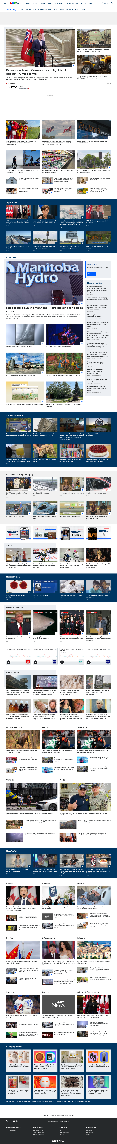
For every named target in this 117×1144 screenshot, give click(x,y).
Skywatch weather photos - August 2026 (19, 346)
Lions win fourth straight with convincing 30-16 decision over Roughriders (57, 751)
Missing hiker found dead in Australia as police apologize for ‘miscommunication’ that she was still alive (71, 717)
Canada (42, 3)
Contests (55, 9)
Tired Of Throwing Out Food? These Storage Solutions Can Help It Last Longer (44, 1066)
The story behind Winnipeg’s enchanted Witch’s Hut (63, 375)
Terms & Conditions (38, 1132)
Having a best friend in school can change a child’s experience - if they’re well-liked (100, 969)
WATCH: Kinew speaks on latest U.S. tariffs (97, 222)
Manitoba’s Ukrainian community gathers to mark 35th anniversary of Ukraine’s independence (21, 143)
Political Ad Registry (38, 1134)
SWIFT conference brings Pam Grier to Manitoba (16, 494)
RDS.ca (88, 1134)
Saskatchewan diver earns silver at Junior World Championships (64, 768)
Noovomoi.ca (90, 1132)
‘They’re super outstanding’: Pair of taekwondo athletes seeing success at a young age (64, 179)
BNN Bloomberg (64, 1132)
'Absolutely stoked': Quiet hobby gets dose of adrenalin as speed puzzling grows (28, 190)
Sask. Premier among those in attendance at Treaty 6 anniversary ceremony (98, 638)
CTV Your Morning (71, 3)
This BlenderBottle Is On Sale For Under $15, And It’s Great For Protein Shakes (98, 1092)
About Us (45, 1115)
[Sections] (5, 3)
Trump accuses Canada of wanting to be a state (18, 637)
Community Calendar (72, 9)
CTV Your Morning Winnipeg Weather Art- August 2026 (24, 404)
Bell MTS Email (92, 264)
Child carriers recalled (40, 595)
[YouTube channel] (14, 1121)
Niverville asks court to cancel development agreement (70, 247)
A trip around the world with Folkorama (59, 346)
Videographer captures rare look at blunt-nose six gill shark (45, 637)
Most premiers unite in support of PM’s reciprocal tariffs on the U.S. (44, 222)
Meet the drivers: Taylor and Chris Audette (44, 517)
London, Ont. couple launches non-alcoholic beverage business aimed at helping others (72, 871)
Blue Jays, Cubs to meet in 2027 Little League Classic (21, 1016)
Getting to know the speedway (70, 516)
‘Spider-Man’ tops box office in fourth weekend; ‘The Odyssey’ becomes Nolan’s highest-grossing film (58, 963)
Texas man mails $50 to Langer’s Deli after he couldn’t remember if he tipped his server (17, 692)
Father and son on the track (15, 516)
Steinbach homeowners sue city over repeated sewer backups (44, 435)
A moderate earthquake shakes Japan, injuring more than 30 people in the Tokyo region (99, 1033)
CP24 (61, 1130)
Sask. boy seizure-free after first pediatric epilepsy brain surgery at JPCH (91, 908)
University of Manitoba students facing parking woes (44, 247)
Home (28, 3)
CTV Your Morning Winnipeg (42, 9)
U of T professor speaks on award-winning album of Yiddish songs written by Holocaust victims (45, 692)
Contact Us (53, 1115)
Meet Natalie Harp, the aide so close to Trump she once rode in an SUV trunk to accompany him (98, 716)
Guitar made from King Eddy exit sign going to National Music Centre (45, 870)
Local (35, 3)
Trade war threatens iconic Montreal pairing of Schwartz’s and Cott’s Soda (98, 871)
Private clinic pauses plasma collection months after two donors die (18, 461)
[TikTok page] (11, 1121)
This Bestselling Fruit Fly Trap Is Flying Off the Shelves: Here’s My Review (18, 1092)
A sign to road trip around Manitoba (95, 435)
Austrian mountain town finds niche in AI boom (27, 979)
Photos (62, 9)
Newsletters (60, 1115)
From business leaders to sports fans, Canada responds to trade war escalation (93, 50)
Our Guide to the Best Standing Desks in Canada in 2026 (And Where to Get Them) (71, 1066)
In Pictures (58, 3)
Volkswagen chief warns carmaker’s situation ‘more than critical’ (64, 925)
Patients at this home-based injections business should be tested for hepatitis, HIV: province (100, 915)
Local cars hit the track (41, 493)
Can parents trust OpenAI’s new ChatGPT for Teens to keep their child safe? (28, 970)
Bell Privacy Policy (38, 1130)
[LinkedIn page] (17, 1121)
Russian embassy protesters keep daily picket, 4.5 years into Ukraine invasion (29, 814)
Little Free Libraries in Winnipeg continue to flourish (70, 460)
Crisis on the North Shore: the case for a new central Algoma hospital (28, 769)
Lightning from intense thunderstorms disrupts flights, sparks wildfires (99, 1023)
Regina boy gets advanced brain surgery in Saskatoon (17, 870)
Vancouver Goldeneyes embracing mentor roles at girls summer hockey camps (71, 565)
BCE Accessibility (11, 1130)
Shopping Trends (86, 3)
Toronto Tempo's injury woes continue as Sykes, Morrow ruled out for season (28, 1024)
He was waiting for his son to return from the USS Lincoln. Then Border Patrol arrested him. (83, 814)
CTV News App (69, 1115)
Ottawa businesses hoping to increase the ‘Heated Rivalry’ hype (71, 637)
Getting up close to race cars (96, 493)
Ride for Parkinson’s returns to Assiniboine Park (96, 517)
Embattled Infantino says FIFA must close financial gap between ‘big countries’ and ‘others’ (29, 1034)
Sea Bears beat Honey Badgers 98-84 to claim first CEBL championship (98, 565)
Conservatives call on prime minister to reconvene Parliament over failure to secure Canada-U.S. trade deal (21, 908)
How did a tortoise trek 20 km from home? (44, 460)
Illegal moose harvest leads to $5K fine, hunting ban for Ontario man (22, 751)
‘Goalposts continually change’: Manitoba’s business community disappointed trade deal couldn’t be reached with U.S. (57, 143)
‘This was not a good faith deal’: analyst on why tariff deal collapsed (18, 222)
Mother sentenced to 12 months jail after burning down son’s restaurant (98, 692)
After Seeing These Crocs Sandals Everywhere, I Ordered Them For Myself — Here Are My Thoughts (71, 1092)
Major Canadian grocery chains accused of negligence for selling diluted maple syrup (17, 716)
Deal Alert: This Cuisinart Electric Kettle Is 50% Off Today (18, 1066)
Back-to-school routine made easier (72, 493)
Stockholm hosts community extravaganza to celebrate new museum (63, 759)
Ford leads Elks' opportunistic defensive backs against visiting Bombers (63, 190)
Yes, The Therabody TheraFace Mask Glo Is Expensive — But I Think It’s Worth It (45, 1092)
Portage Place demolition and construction (20, 375)
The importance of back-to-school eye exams (97, 596)
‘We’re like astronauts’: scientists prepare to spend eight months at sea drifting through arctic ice (71, 222)
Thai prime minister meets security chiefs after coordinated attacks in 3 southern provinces (92, 834)
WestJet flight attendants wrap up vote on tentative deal (56, 908)
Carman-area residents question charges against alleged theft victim (18, 435)
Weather (28, 9)
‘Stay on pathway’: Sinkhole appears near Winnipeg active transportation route (99, 190)
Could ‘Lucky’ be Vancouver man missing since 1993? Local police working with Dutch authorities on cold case (44, 717)
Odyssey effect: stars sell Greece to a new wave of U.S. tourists (93, 962)
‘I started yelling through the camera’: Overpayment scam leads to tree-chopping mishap (40, 821)
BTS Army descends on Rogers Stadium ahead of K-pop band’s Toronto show (63, 972)
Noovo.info (89, 1130)
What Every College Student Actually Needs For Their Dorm (98, 1066)
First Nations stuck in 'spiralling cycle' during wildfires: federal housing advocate (92, 1016)
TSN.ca (62, 1134)
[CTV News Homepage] (16, 3)
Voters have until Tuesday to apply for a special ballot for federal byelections (29, 927)
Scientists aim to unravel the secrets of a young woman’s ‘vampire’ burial (69, 692)
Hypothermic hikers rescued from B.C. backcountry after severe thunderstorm (39, 834)
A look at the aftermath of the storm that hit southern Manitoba (64, 405)
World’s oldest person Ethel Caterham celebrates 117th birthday (100, 978)
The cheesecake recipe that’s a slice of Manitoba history (97, 460)
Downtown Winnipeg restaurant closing (97, 247)
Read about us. (85, 1101)
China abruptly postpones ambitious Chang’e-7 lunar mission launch (22, 962)
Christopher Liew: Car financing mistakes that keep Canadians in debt (64, 916)
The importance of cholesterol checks (16, 596)
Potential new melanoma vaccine (71, 595)
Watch (50, 3)
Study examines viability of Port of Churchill (17, 247)
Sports (83, 9)
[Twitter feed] (7, 1121)
